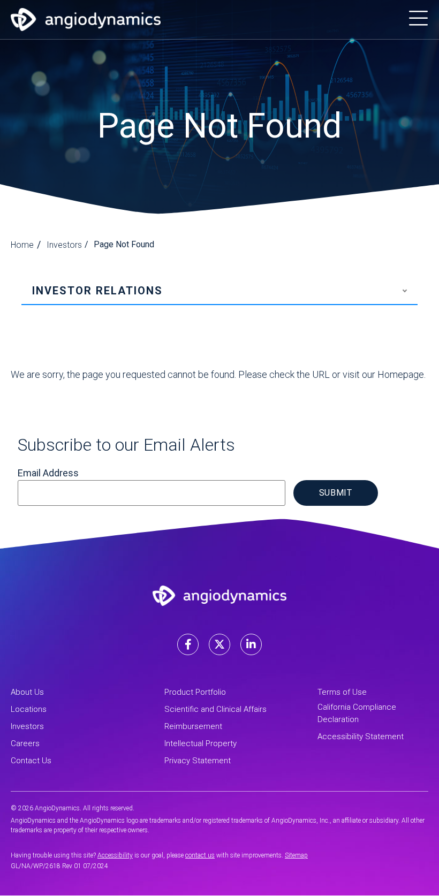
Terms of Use (342, 692)
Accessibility (115, 855)
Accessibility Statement (360, 736)
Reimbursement (193, 726)
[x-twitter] (219, 644)
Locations (29, 709)
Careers (25, 743)
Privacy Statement (197, 760)
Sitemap (296, 855)
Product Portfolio (195, 692)
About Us (27, 692)
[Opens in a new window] (86, 19)
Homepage (400, 374)
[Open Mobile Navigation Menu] (418, 19)
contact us (200, 855)
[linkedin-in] (251, 644)
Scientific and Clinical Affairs (215, 709)
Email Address (48, 473)
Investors (64, 245)
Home (22, 245)
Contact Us (31, 760)
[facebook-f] (188, 644)
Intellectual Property (200, 743)
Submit (335, 493)
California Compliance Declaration (356, 713)
